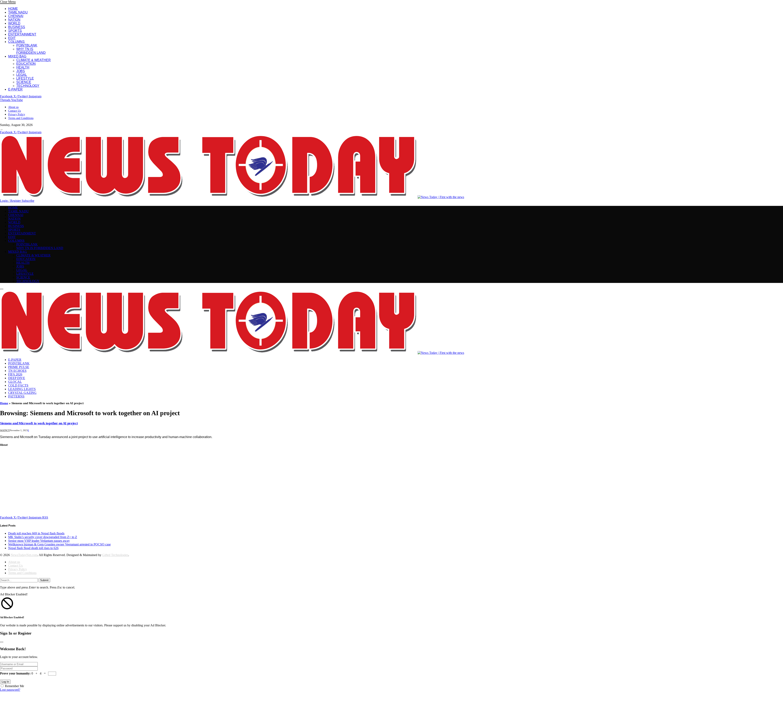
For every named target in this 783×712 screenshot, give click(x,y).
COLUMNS (16, 41)
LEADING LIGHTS (22, 389)
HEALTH (22, 67)
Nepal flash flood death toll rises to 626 (33, 548)
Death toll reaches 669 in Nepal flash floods (36, 533)
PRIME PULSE (18, 367)
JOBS (20, 71)
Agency (5, 430)
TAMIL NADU (18, 12)
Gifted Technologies (115, 555)
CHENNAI (15, 16)
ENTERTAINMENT (22, 34)
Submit (44, 580)
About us (13, 107)
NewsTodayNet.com (24, 555)
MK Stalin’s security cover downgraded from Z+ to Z (42, 537)
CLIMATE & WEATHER (33, 60)
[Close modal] (1, 642)
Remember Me (14, 686)
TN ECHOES (17, 370)
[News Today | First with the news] (232, 197)
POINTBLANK (26, 45)
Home (4, 403)
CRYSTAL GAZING (22, 392)
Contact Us (14, 110)
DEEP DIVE (16, 378)
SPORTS (15, 30)
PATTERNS (16, 396)
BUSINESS (16, 27)
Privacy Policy (16, 114)
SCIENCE (23, 82)
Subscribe (28, 200)
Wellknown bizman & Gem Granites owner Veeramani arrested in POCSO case (59, 544)
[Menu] (2, 129)
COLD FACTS (18, 385)
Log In (5, 681)
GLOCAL (15, 381)
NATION (14, 19)
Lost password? (10, 689)
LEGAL (21, 74)
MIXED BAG (17, 56)
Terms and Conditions (20, 118)
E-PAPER (15, 89)
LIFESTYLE (25, 78)
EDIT (12, 38)
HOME (13, 8)
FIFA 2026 (15, 374)
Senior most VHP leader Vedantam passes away (39, 540)
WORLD (14, 23)
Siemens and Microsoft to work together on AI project (39, 423)
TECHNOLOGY (27, 85)
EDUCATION (26, 63)
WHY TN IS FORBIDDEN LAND (31, 50)
